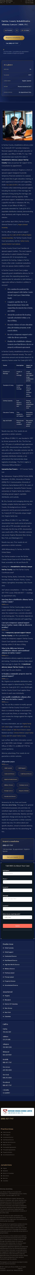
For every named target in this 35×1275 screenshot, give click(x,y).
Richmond (6, 1052)
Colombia (6, 1090)
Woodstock (6, 1082)
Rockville (5, 1059)
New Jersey (6, 1067)
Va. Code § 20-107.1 (12, 185)
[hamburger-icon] (33, 10)
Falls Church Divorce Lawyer (22, 730)
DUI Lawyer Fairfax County (18, 736)
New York (6, 1075)
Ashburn (5, 1036)
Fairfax (5, 1029)
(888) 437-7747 (8, 845)
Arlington (6, 1044)
